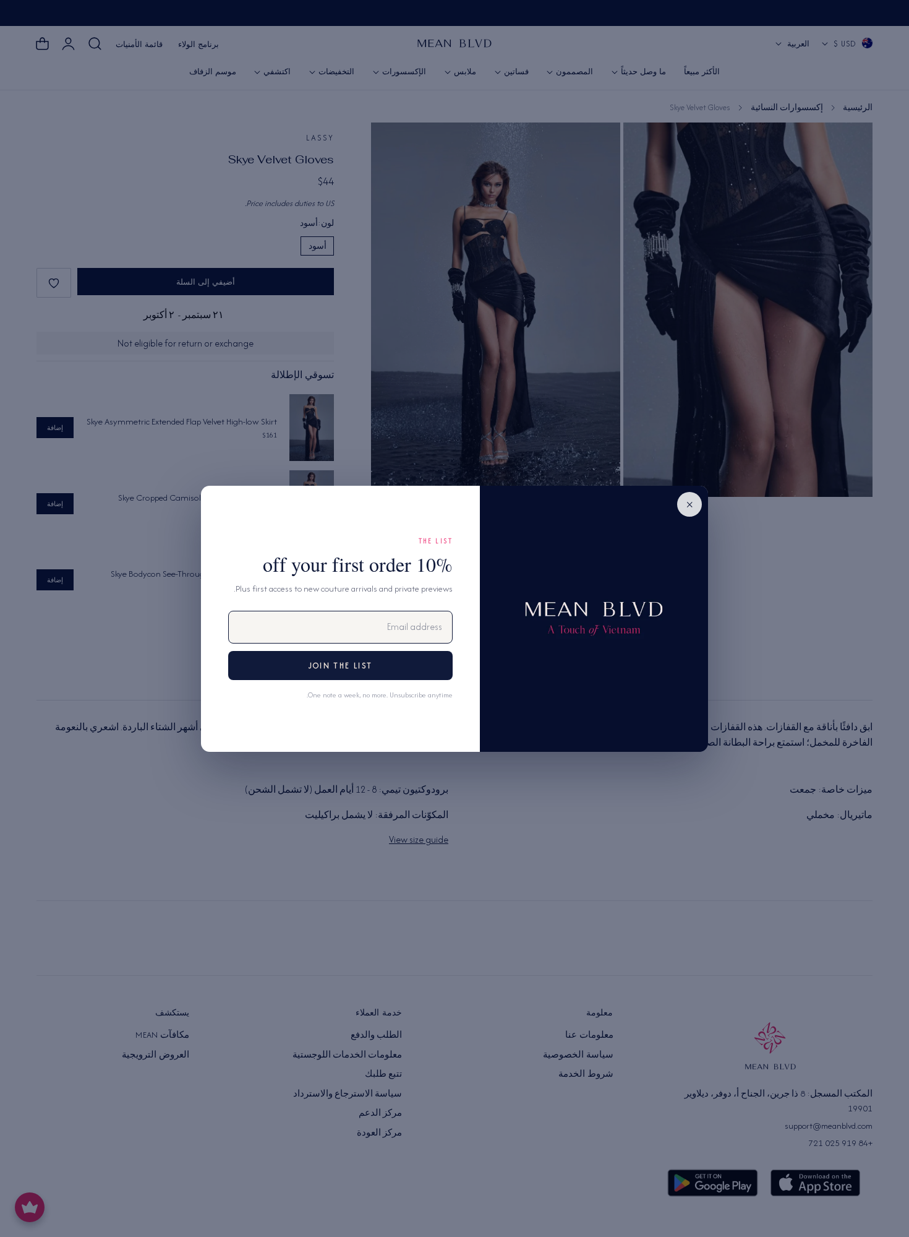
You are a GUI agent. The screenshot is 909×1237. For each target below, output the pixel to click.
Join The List (340, 665)
